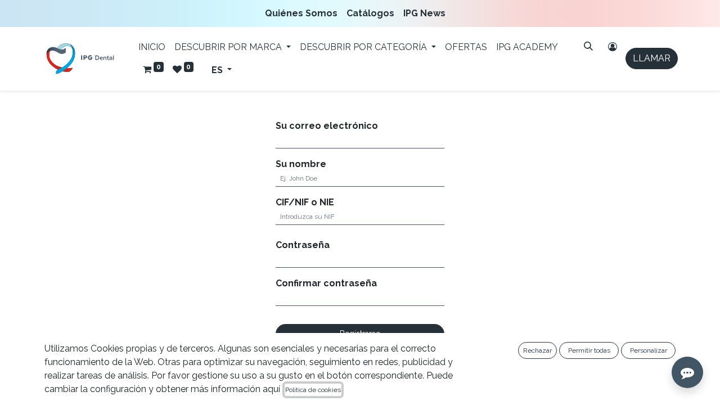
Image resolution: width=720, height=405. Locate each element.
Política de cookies (313, 390)
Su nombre (301, 164)
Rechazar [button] (537, 350)
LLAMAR (651, 58)
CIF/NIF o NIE (305, 202)
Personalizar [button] (648, 350)
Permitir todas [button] (589, 350)
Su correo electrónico (327, 125)
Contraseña (303, 245)
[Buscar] (588, 46)
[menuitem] (303, 13)
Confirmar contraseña (326, 283)
